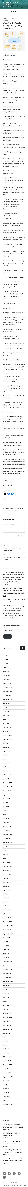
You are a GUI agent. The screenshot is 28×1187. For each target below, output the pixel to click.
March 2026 (6, 676)
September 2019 (8, 981)
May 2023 (6, 811)
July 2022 (5, 846)
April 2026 (6, 672)
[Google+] (14, 1173)
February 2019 (7, 1009)
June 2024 (6, 759)
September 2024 (8, 747)
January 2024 (7, 779)
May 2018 (6, 1045)
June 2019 (6, 993)
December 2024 (7, 735)
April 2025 (6, 719)
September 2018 (8, 1029)
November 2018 (7, 1021)
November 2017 (7, 1069)
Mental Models (11, 510)
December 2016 (7, 1104)
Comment (20, 535)
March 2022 (6, 862)
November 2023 (7, 787)
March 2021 (6, 910)
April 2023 (6, 815)
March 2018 (6, 1053)
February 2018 (7, 1057)
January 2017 (7, 1100)
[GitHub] (19, 1173)
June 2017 (6, 1089)
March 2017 (6, 1093)
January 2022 (7, 870)
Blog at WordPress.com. (10, 1182)
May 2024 (6, 763)
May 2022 (6, 854)
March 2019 (6, 1005)
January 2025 (7, 731)
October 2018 (7, 1025)
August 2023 (6, 799)
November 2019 (7, 973)
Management (19, 508)
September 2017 (8, 1077)
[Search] (22, 648)
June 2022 (6, 850)
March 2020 (6, 958)
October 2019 (7, 977)
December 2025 (7, 687)
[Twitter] (4, 1173)
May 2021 (6, 902)
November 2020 (7, 926)
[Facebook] (9, 1173)
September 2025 (8, 699)
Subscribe (7, 636)
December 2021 (7, 874)
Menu (15, 11)
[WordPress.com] (4, 1177)
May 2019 (6, 997)
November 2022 (7, 834)
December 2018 (7, 1017)
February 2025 (7, 727)
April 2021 (6, 906)
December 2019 (7, 969)
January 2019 (7, 1013)
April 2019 (6, 1001)
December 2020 (7, 922)
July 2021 (5, 894)
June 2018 (6, 1041)
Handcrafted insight (10, 3)
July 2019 (5, 989)
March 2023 (6, 819)
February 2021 (7, 914)
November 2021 (7, 878)
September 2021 (8, 886)
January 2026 (7, 683)
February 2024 (7, 775)
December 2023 (7, 783)
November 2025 (7, 691)
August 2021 (6, 890)
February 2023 (7, 822)
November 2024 (7, 739)
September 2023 (8, 795)
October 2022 (7, 838)
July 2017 (5, 1085)
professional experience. (10, 602)
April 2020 (6, 954)
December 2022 (7, 830)
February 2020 (7, 961)
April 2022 (6, 858)
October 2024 (7, 743)
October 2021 (7, 882)
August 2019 (6, 985)
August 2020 (6, 938)
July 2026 (5, 660)
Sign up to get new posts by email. (12, 626)
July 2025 (5, 707)
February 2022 (7, 866)
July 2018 (5, 1037)
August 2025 (6, 703)
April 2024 (6, 767)
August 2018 (6, 1033)
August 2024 (6, 751)
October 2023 (7, 791)
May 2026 (6, 668)
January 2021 (7, 918)
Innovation (10, 508)
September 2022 (8, 842)
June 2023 (6, 807)
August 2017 (6, 1081)
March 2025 (6, 723)
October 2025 (7, 695)
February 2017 (7, 1097)
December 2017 (7, 1065)
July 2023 (5, 803)
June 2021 (6, 898)
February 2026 (7, 680)
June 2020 (6, 946)
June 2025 (6, 711)
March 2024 (6, 771)
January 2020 (7, 965)
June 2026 (6, 664)
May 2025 (6, 715)
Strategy (20, 510)
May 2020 (6, 950)
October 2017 (7, 1073)
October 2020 (7, 930)
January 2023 (7, 826)
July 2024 (5, 755)
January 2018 (7, 1061)
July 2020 (5, 942)
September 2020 (8, 934)
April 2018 (6, 1049)
